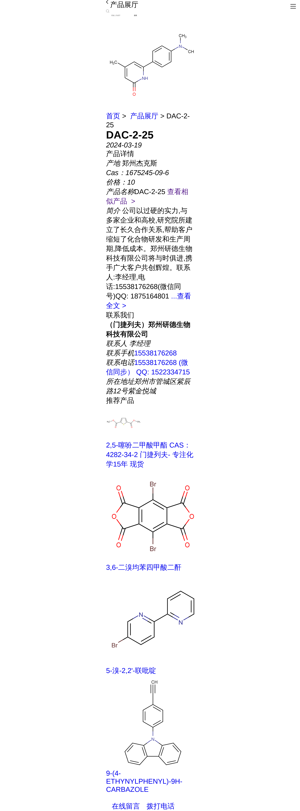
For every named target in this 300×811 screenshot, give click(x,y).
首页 (113, 116)
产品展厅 (144, 116)
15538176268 (155, 353)
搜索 (135, 15)
